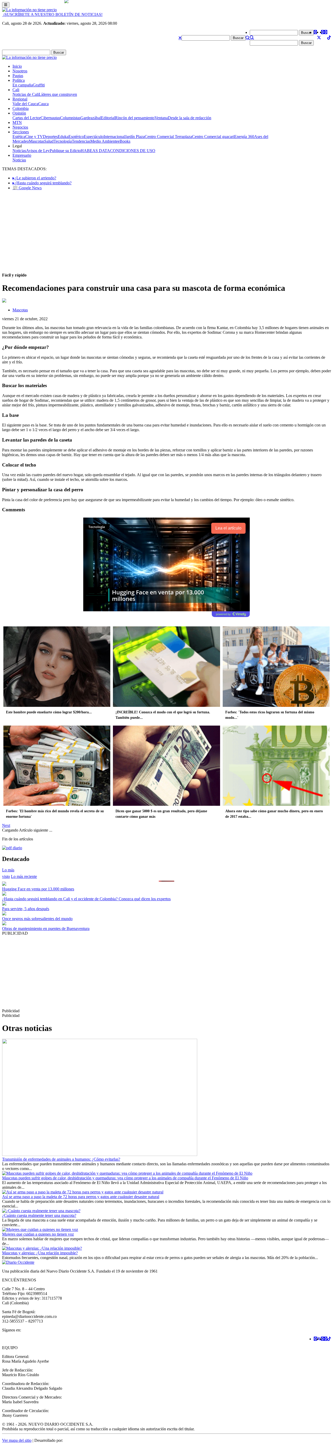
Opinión (19, 113)
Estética (18, 136)
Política (18, 80)
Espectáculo (94, 136)
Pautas (17, 75)
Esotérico (76, 136)
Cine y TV (34, 136)
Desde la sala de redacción (189, 118)
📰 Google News (27, 188)
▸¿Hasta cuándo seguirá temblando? (42, 183)
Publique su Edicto (65, 150)
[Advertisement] (166, 230)
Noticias (19, 150)
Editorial (108, 118)
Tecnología (63, 141)
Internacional (114, 136)
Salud (49, 141)
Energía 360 (244, 136)
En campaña (22, 85)
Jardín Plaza (135, 136)
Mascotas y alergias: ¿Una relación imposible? (40, 1253)
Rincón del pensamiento (135, 118)
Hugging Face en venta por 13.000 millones (38, 889)
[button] (180, 38)
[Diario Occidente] (29, 10)
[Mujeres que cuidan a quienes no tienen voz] (40, 1229)
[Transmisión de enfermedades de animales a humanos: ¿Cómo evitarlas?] (99, 1154)
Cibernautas (50, 118)
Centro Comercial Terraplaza (168, 136)
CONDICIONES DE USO (132, 150)
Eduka (63, 136)
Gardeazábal (90, 118)
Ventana (161, 118)
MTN (17, 122)
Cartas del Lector (26, 118)
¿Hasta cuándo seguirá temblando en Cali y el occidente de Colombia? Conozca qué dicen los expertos (86, 899)
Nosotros (19, 71)
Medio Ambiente (104, 141)
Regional (19, 99)
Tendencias (81, 141)
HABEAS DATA (95, 150)
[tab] (24, 876)
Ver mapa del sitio (16, 1440)
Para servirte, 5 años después (25, 909)
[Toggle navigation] (5, 5)
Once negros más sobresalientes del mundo (37, 918)
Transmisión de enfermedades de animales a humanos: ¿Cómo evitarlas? (61, 1159)
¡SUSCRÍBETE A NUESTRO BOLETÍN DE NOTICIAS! (52, 14)
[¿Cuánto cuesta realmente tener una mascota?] (41, 1211)
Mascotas (36, 141)
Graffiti (39, 85)
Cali (15, 89)
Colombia (20, 108)
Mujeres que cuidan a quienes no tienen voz (38, 1234)
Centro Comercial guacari (213, 136)
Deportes (50, 136)
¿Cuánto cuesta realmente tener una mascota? (39, 1215)
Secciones (20, 132)
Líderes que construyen (58, 94)
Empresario (21, 155)
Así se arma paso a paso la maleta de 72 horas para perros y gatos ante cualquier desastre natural (80, 1196)
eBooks (124, 141)
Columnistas (70, 118)
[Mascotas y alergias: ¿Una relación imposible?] (42, 1248)
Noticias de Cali (25, 94)
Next (6, 825)
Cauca (43, 104)
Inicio (17, 66)
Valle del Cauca (25, 104)
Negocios (20, 127)
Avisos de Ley (38, 150)
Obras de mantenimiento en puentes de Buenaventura (45, 928)
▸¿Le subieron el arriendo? (34, 178)
